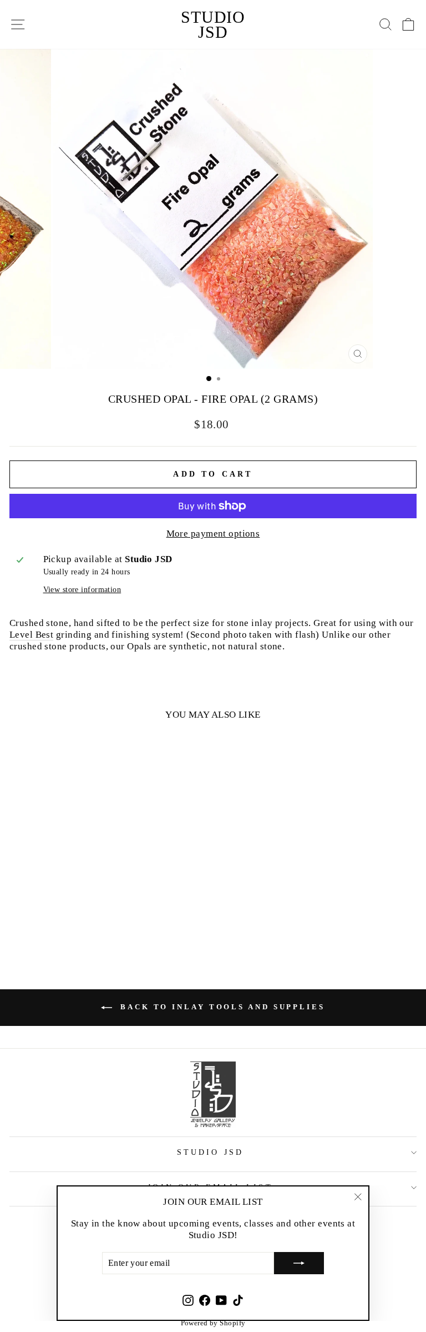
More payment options (213, 533)
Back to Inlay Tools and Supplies (220, 1007)
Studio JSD (213, 24)
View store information (82, 589)
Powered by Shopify (213, 1323)
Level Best (31, 634)
